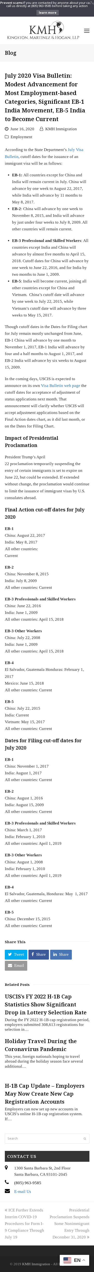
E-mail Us (22, 1191)
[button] (16, 955)
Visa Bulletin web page (60, 385)
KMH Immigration (61, 129)
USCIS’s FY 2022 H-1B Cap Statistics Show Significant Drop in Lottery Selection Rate (46, 1004)
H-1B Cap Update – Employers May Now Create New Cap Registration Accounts (44, 1093)
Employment (21, 137)
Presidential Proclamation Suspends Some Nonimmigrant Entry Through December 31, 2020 (69, 1223)
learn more (47, 12)
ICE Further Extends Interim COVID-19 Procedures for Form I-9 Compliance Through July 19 (24, 1223)
